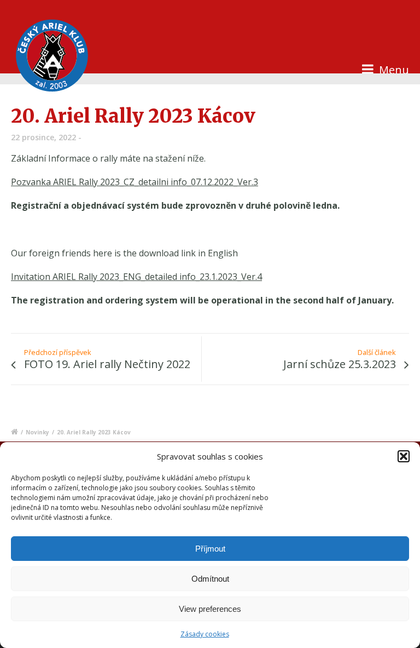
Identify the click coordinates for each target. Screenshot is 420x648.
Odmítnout (210, 578)
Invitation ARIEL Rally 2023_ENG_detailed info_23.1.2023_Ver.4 (136, 277)
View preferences (210, 608)
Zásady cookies (204, 634)
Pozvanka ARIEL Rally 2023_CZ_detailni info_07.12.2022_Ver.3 (134, 182)
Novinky (37, 432)
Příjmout (210, 548)
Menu (392, 69)
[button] (403, 456)
